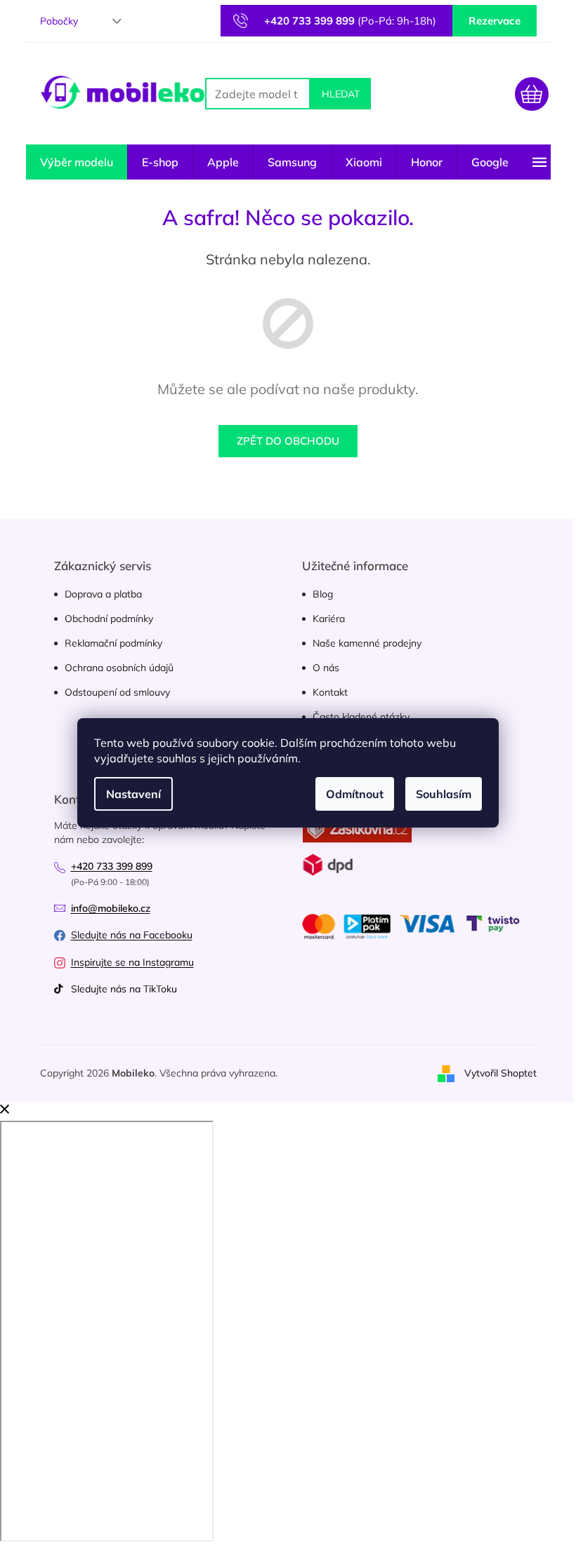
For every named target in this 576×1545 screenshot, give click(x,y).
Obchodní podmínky (109, 618)
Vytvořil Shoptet (500, 1072)
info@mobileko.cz (110, 908)
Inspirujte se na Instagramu (132, 962)
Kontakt (330, 692)
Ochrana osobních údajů (119, 667)
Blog (323, 594)
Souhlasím (443, 794)
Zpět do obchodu (288, 440)
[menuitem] (76, 162)
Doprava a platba (103, 594)
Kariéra (329, 618)
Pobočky (59, 21)
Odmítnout (355, 794)
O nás (326, 667)
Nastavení (133, 794)
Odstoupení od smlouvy (117, 692)
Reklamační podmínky (113, 643)
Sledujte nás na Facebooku (131, 935)
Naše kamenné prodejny (367, 643)
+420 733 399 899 (111, 866)
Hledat (341, 94)
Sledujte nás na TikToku (124, 989)
